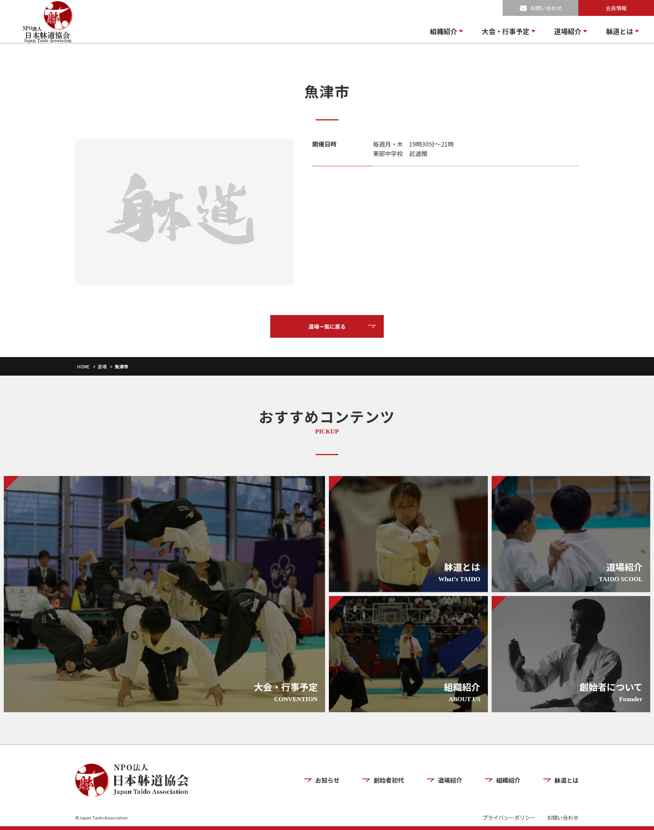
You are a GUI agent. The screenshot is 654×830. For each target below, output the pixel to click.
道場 (102, 366)
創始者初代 (389, 780)
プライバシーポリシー (509, 817)
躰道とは (619, 31)
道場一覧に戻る (327, 326)
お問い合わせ (546, 8)
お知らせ (327, 780)
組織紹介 (443, 31)
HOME (83, 366)
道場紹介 (567, 31)
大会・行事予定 (505, 31)
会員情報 (616, 8)
